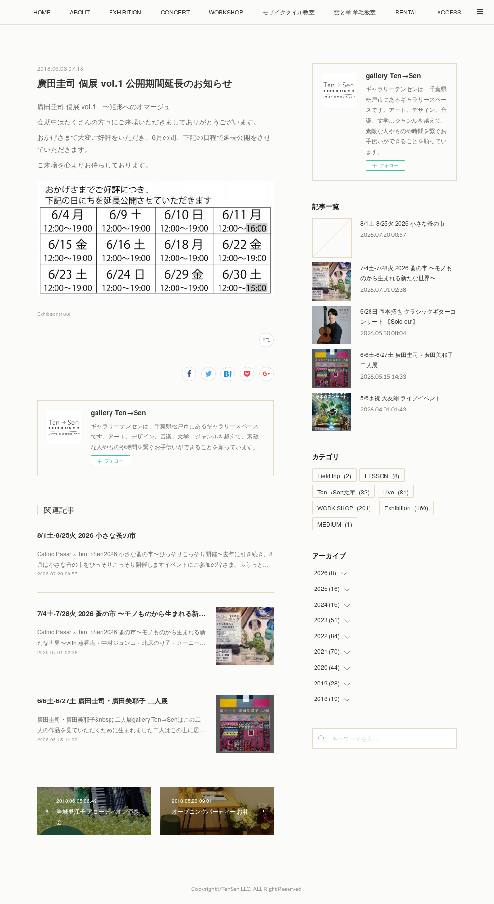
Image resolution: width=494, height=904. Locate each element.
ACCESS (449, 12)
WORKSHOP (226, 12)
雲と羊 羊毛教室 (355, 12)
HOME (42, 12)
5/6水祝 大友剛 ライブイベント (400, 398)
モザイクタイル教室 (288, 12)
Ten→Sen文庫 (343, 492)
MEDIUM (334, 524)
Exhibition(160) (53, 314)
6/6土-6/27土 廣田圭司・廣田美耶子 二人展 (102, 700)
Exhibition (406, 508)
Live (396, 492)
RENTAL (406, 12)
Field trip (334, 475)
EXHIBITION (125, 12)
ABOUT (80, 12)
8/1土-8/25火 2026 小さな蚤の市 (86, 535)
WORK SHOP (344, 508)
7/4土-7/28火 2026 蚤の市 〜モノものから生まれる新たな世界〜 (135, 613)
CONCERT (175, 12)
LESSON (382, 475)
